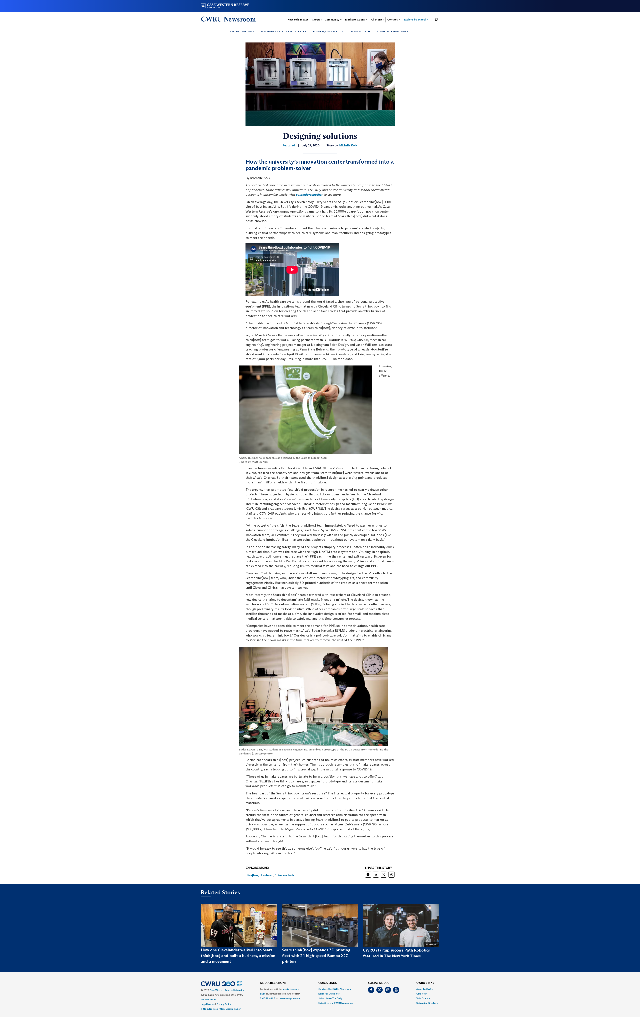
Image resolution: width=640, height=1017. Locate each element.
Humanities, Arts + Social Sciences (283, 31)
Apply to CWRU (424, 989)
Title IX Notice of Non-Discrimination (221, 1008)
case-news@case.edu (289, 998)
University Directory (427, 1003)
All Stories (377, 19)
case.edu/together (309, 195)
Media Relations (355, 19)
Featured (267, 875)
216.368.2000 (208, 999)
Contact (392, 19)
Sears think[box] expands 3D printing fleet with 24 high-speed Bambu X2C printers (316, 956)
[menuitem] (242, 31)
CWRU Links (425, 983)
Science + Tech (360, 31)
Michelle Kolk (348, 145)
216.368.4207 (267, 998)
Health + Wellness (242, 31)
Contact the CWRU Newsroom (335, 989)
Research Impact (298, 19)
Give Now (421, 993)
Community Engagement (393, 31)
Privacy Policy (223, 1004)
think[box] (253, 875)
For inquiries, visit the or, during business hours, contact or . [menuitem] (280, 994)
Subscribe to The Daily (330, 998)
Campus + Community (326, 19)
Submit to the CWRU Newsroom (335, 1003)
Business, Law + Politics (328, 31)
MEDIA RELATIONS (273, 983)
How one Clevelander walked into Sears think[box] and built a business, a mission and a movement (238, 956)
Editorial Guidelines (329, 993)
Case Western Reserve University (227, 990)
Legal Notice (208, 1004)
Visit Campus (423, 998)
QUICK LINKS (327, 983)
